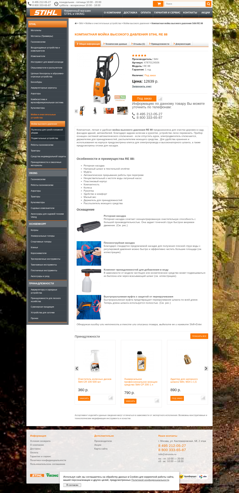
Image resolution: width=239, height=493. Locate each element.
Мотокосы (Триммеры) (42, 36)
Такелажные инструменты (44, 265)
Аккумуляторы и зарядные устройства (44, 291)
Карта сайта (100, 448)
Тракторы (35, 150)
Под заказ (144, 98)
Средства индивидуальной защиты (48, 156)
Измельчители (38, 56)
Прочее (34, 318)
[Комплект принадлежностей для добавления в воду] (89, 291)
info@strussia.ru (167, 454)
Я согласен (72, 485)
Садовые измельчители (42, 208)
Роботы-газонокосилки (42, 145)
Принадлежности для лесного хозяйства (46, 300)
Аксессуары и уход (40, 276)
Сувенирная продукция (42, 307)
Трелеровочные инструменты (45, 259)
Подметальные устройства (44, 138)
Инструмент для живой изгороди (47, 62)
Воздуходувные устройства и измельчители (45, 49)
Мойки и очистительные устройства (43, 116)
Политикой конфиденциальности (150, 480)
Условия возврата (40, 441)
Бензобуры (36, 82)
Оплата (146, 12)
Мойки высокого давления (44, 124)
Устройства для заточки (43, 312)
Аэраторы (36, 93)
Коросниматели (39, 253)
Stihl (32, 24)
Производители (103, 441)
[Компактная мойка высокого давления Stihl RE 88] (81, 111)
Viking (33, 173)
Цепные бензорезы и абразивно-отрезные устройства (47, 75)
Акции (205, 12)
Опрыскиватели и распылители (46, 68)
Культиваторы (38, 108)
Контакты (190, 12)
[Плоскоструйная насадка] (89, 264)
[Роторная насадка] (89, 237)
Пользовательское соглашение (47, 464)
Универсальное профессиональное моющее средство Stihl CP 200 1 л (140, 382)
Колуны (34, 230)
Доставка (130, 12)
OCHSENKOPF (37, 223)
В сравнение (160, 99)
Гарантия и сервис (167, 12)
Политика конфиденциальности (48, 460)
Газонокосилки (38, 42)
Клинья (34, 247)
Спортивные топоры (41, 241)
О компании (112, 12)
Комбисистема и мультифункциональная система (47, 101)
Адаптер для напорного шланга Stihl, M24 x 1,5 (184, 380)
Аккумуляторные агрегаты (44, 88)
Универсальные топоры (43, 236)
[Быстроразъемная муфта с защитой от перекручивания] (89, 318)
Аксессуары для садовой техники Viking (47, 215)
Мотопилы (36, 30)
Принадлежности (41, 283)
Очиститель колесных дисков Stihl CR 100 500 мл (94, 380)
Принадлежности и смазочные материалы (46, 164)
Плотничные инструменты (44, 270)
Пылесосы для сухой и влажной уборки (47, 131)
